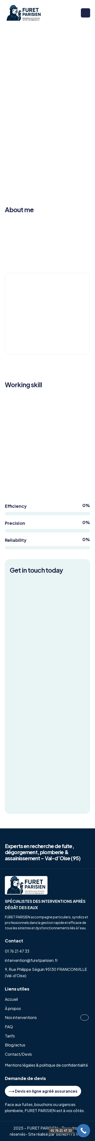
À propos (13, 1008)
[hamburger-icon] (85, 13)
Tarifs (10, 1035)
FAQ (9, 1026)
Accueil (11, 999)
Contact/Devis (18, 1054)
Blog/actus (15, 1044)
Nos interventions (21, 1017)
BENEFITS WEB (70, 1134)
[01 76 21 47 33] (83, 1130)
